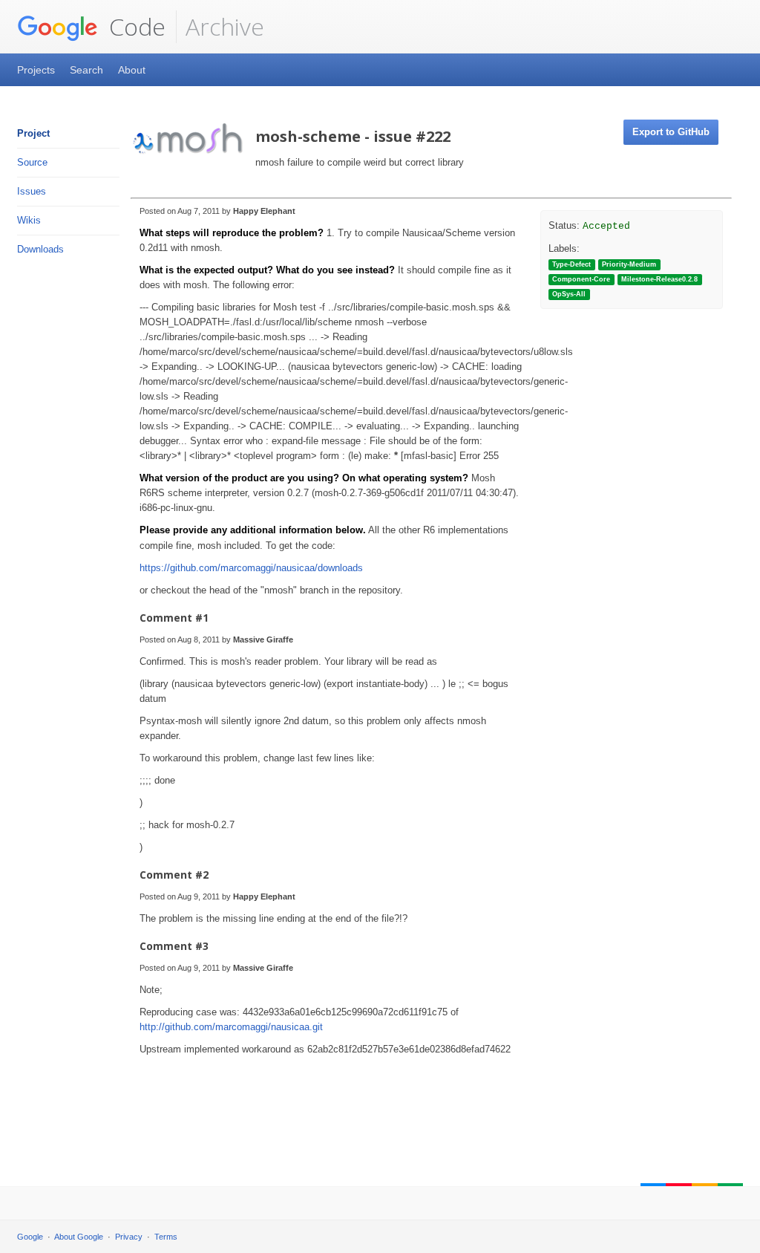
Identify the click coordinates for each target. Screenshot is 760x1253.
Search (86, 70)
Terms (165, 1236)
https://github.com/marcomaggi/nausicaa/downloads (251, 567)
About (131, 70)
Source (32, 162)
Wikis (29, 220)
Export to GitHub (671, 131)
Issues (31, 191)
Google (30, 1236)
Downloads (40, 249)
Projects (36, 70)
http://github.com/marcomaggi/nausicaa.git (231, 1026)
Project (33, 133)
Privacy (128, 1236)
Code (134, 26)
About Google (78, 1236)
